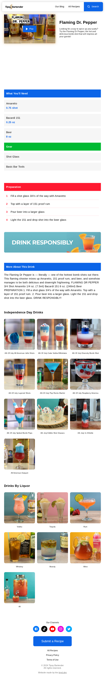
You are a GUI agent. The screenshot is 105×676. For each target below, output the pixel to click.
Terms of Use (53, 660)
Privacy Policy (52, 655)
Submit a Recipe (52, 641)
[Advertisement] (52, 67)
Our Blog (59, 6)
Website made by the (52, 673)
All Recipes (74, 6)
